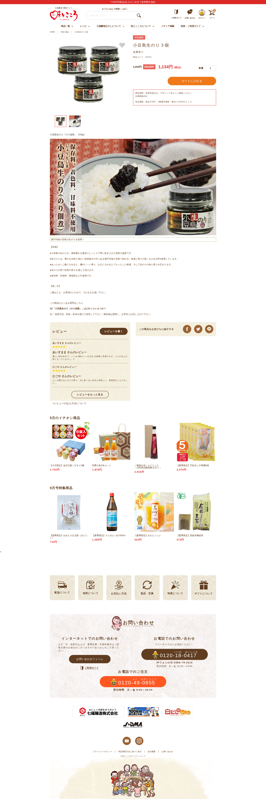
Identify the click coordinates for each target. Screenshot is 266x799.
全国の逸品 (65, 32)
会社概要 (151, 751)
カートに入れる (191, 80)
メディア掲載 (167, 26)
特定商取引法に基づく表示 (130, 751)
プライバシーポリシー (102, 751)
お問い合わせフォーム (89, 659)
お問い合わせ (167, 751)
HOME (52, 32)
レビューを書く (113, 331)
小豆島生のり (141, 96)
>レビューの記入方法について (69, 403)
